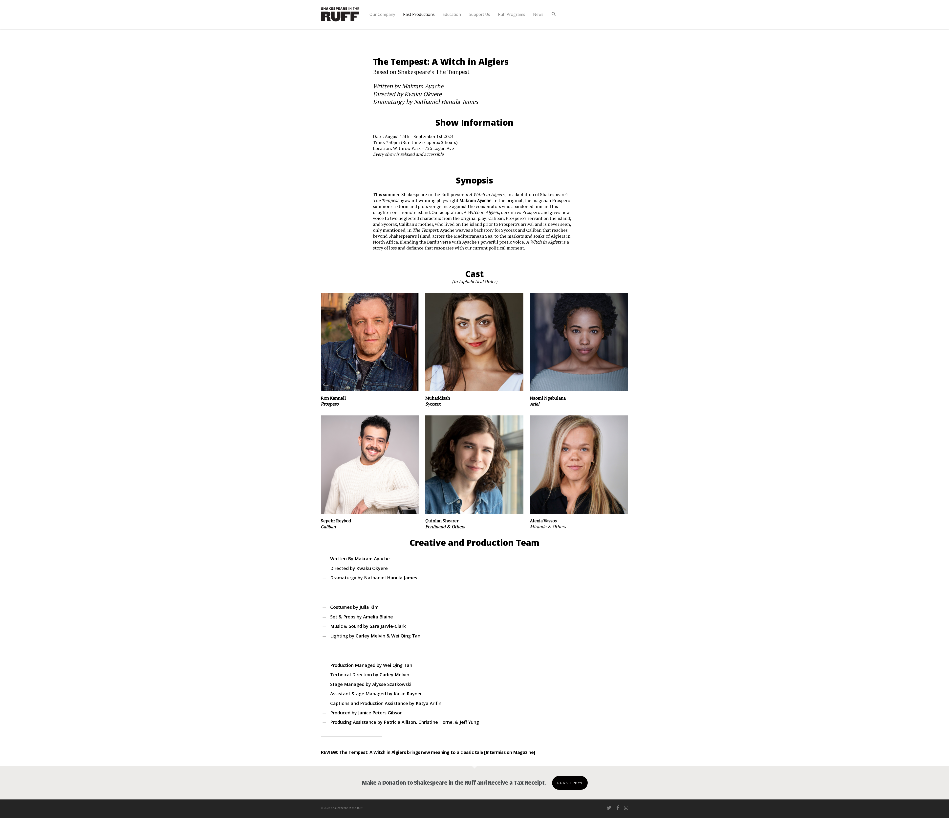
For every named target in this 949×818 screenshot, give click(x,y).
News (538, 14)
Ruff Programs (511, 14)
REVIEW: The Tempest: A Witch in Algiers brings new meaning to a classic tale (402, 752)
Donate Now (569, 783)
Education (452, 14)
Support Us (479, 14)
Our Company (382, 14)
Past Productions (419, 14)
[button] (554, 18)
